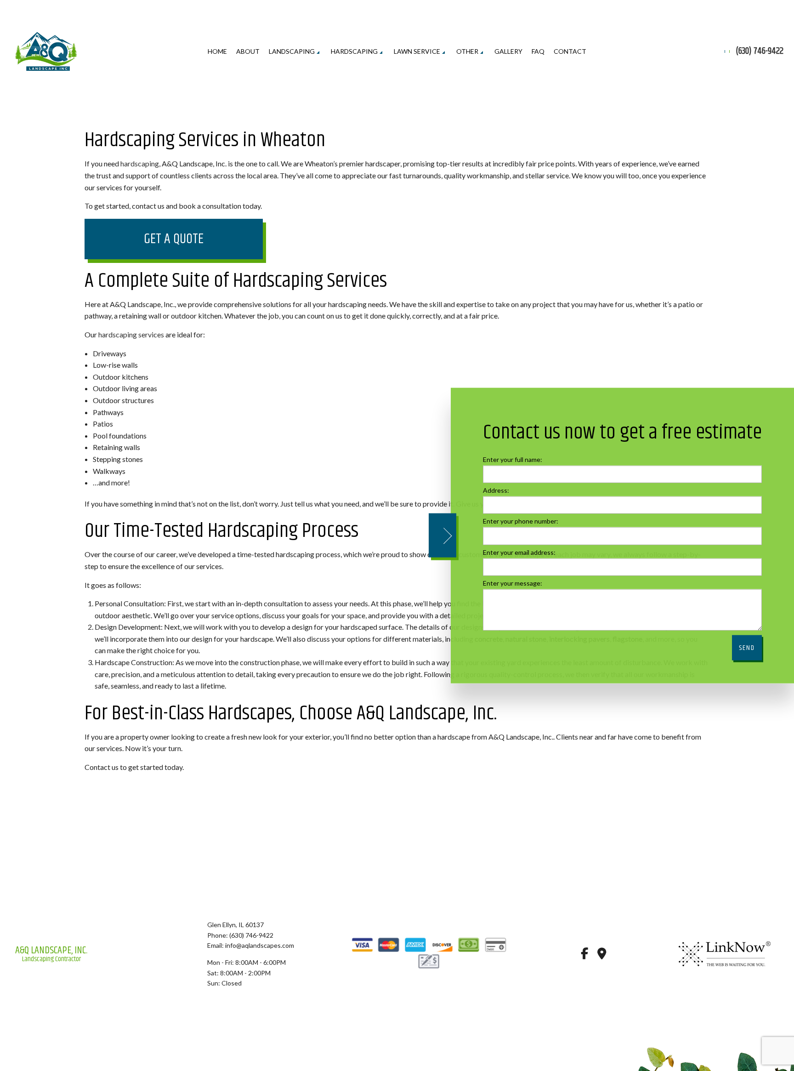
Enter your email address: (519, 552)
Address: (496, 490)
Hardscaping (354, 51)
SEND (747, 647)
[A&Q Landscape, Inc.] (46, 50)
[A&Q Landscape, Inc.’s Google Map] (601, 955)
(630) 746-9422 (759, 51)
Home (217, 51)
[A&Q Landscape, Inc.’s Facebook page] (584, 955)
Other (467, 51)
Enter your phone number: (520, 521)
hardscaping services (131, 334)
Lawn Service (417, 51)
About (248, 51)
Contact (570, 51)
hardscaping (139, 163)
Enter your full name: (512, 459)
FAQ (538, 51)
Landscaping (292, 51)
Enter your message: (512, 583)
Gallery (508, 51)
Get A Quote (174, 239)
